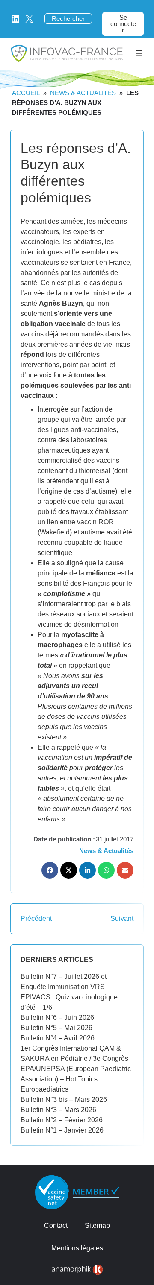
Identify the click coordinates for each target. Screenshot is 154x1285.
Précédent (36, 918)
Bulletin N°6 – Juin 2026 (57, 1017)
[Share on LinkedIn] (87, 870)
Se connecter (123, 24)
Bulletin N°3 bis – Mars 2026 (64, 1099)
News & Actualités (83, 92)
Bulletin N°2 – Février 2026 (62, 1120)
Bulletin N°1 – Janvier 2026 (62, 1130)
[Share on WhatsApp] (106, 870)
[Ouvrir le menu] (138, 53)
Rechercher (68, 18)
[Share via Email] (125, 870)
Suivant (121, 918)
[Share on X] (68, 870)
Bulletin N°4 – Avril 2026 (58, 1038)
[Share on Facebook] (49, 870)
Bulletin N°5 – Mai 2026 (56, 1027)
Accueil (26, 92)
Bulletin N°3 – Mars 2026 (58, 1109)
